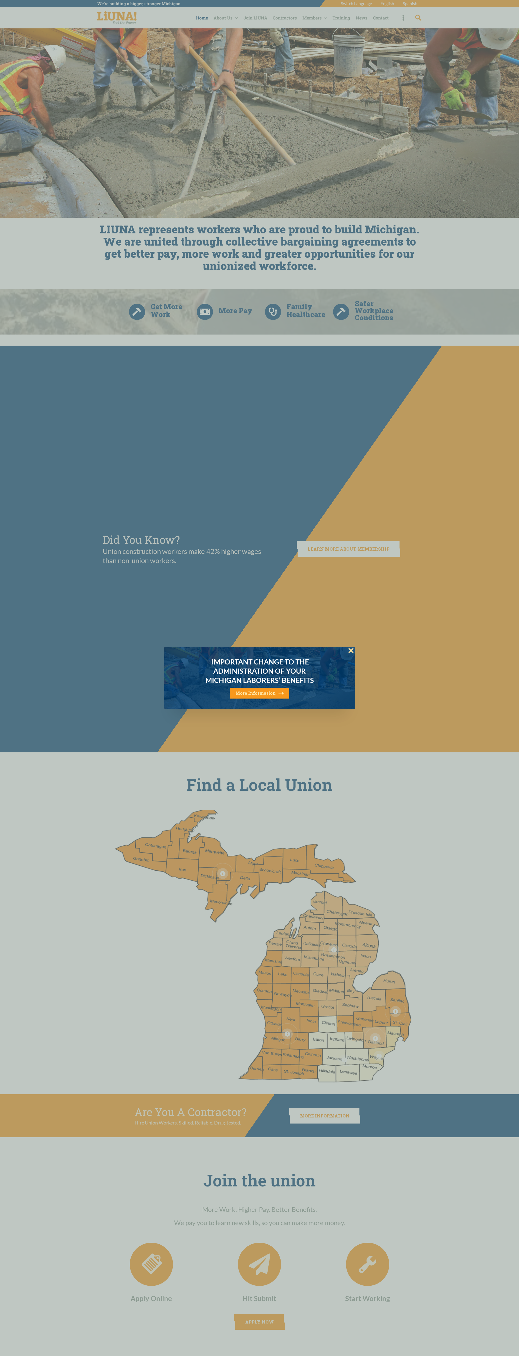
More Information (255, 693)
